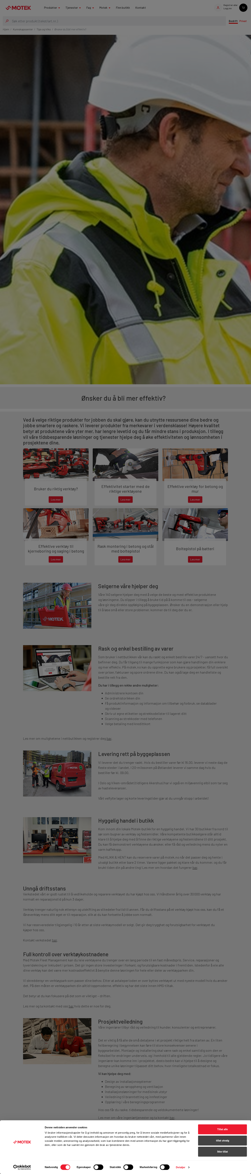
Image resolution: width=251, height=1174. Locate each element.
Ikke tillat (222, 1151)
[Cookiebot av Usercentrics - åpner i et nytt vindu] (22, 1167)
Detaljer (180, 1167)
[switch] (98, 1167)
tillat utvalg (222, 1140)
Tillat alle (222, 1129)
